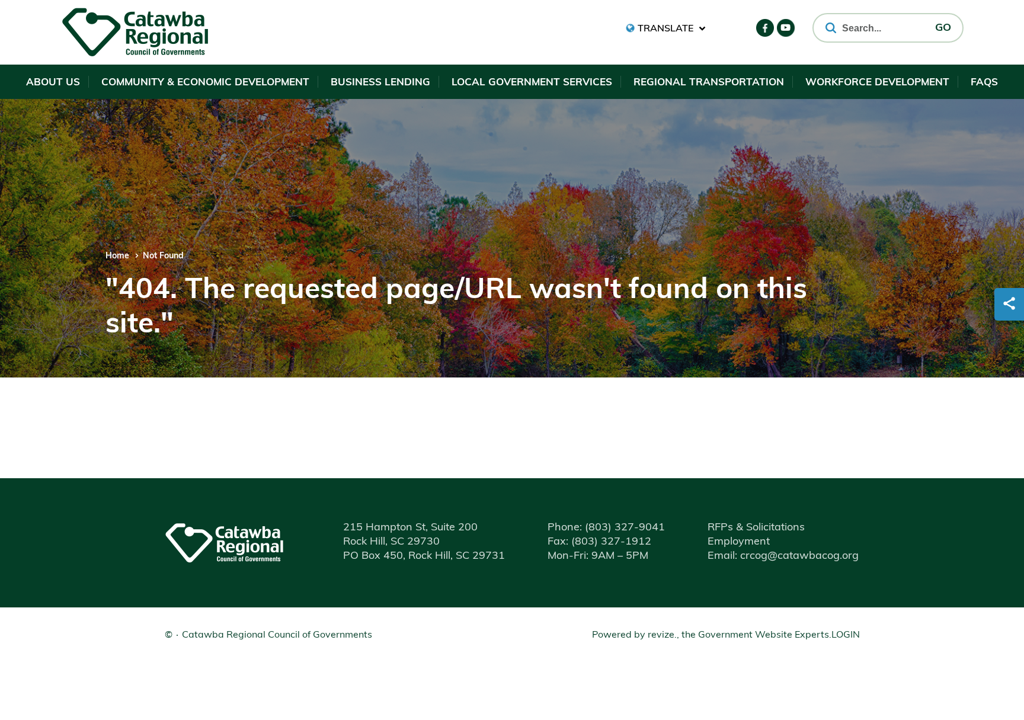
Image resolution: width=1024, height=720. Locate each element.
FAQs (984, 83)
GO (943, 28)
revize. (662, 635)
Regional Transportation (708, 83)
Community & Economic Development (205, 83)
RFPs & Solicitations (756, 528)
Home (117, 256)
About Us (53, 83)
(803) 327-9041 (606, 528)
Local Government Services (532, 83)
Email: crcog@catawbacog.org (783, 556)
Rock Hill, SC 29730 (391, 542)
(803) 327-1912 (599, 542)
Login (845, 635)
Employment (739, 542)
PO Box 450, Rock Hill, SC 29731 (424, 556)
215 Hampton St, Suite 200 (410, 528)
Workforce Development (877, 83)
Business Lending (380, 83)
